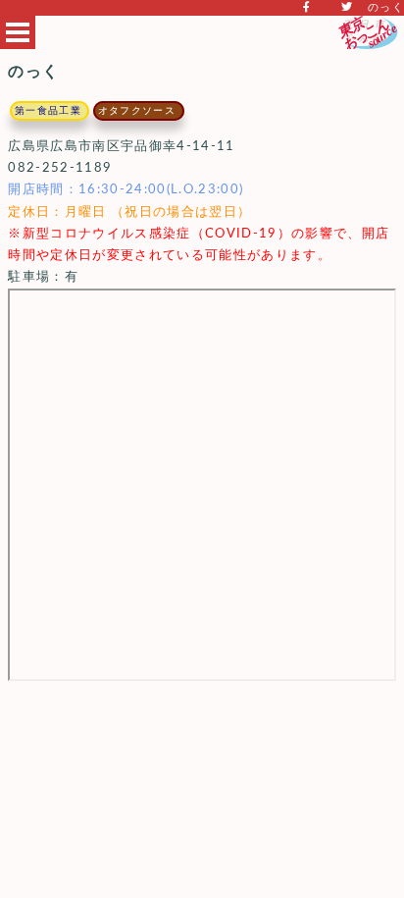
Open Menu (17, 32)
